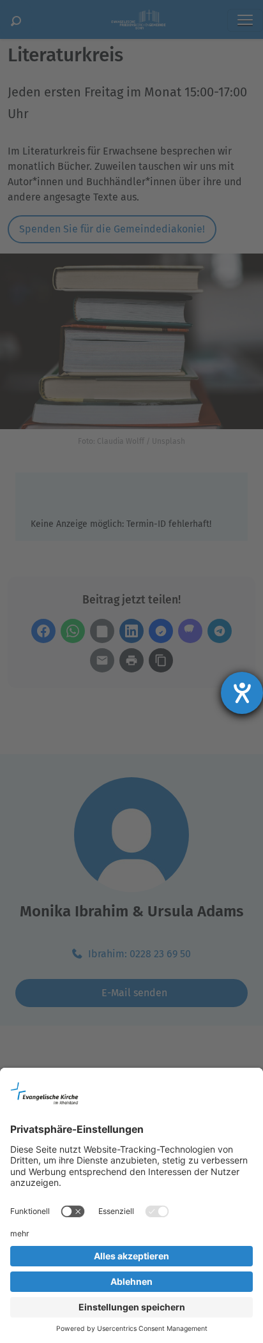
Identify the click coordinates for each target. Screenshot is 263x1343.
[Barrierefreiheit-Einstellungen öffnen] (242, 693)
